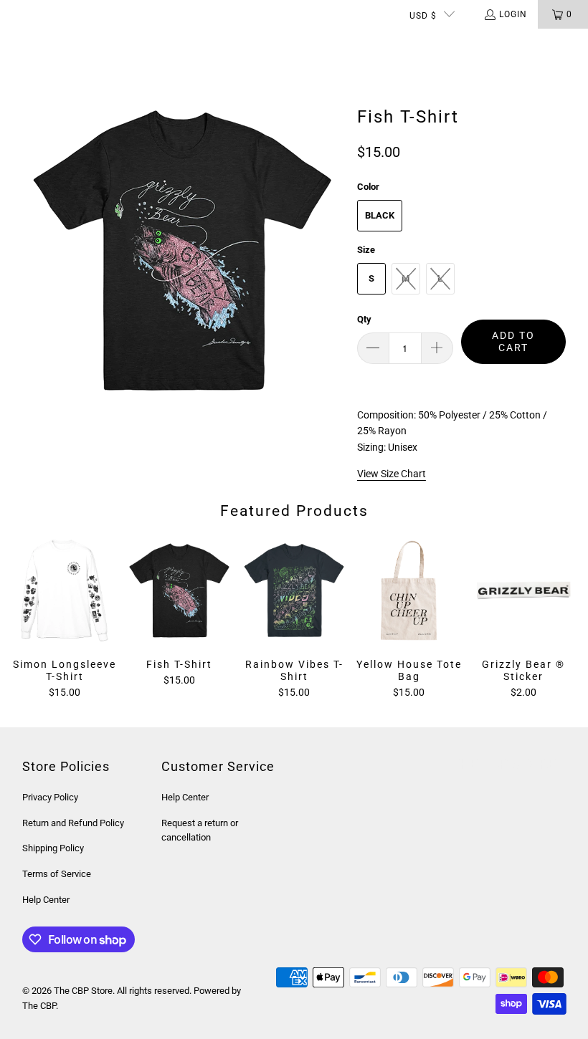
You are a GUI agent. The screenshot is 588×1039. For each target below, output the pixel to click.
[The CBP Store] (68, 43)
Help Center (46, 899)
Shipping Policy (53, 848)
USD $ (423, 16)
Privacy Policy (50, 797)
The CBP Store (83, 990)
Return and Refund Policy (73, 823)
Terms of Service (56, 873)
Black (379, 215)
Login (513, 14)
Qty (364, 319)
